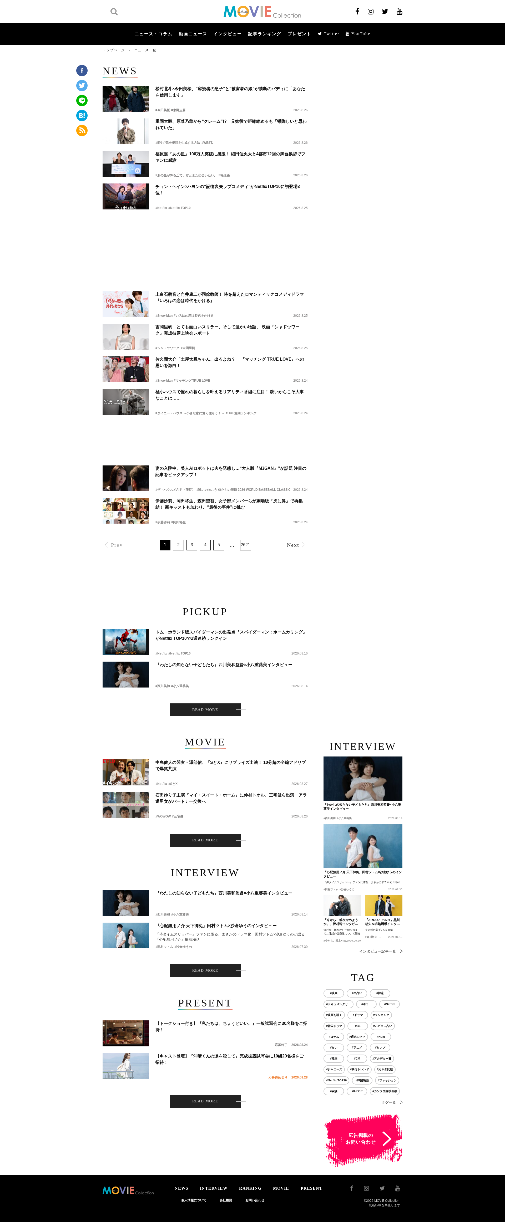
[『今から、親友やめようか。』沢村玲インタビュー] (342, 905)
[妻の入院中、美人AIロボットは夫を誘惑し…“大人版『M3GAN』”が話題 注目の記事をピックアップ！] (126, 478)
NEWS (181, 1188)
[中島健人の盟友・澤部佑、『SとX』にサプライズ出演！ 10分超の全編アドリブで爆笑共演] (126, 772)
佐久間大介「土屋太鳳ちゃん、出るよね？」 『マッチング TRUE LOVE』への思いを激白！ (229, 362)
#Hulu (381, 1036)
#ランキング (381, 1014)
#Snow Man (164, 315)
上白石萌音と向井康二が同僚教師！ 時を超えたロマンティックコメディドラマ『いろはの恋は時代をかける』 (229, 297)
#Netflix (161, 207)
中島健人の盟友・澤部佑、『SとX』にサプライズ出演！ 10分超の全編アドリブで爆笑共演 (230, 765)
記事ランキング (264, 34)
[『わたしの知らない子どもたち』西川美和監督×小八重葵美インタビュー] (126, 675)
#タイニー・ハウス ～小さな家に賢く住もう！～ (189, 413)
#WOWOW (163, 816)
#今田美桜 (162, 110)
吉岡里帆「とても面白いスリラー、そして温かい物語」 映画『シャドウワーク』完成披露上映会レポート (227, 330)
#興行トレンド (359, 1069)
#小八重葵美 (180, 686)
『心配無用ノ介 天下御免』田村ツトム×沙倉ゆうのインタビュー (216, 925)
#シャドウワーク (167, 348)
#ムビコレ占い (382, 1025)
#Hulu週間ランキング (241, 413)
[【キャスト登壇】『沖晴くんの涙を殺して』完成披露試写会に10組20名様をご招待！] (126, 1066)
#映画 (333, 993)
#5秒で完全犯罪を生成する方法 (177, 142)
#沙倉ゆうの (183, 946)
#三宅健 (177, 816)
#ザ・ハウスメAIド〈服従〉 (175, 489)
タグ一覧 (388, 1102)
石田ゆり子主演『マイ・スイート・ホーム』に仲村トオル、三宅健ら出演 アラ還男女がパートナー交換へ (231, 798)
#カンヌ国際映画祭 (384, 1091)
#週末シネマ (357, 1036)
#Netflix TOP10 (179, 207)
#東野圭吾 (178, 110)
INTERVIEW (214, 1188)
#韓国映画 (362, 1080)
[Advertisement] (205, 230)
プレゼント (299, 34)
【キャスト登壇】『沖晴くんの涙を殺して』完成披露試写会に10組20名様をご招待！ (229, 1059)
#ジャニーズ (334, 1069)
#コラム (334, 1036)
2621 (245, 545)
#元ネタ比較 (385, 1069)
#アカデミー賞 (381, 1058)
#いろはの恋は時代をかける (194, 315)
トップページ (114, 50)
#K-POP (357, 1091)
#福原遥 (224, 175)
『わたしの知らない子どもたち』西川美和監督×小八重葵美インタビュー (223, 664)
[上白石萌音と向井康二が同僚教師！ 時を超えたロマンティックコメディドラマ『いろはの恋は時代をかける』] (126, 304)
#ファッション (387, 1080)
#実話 (333, 1091)
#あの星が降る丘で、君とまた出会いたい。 (186, 175)
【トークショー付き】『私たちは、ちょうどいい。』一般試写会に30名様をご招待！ (231, 1026)
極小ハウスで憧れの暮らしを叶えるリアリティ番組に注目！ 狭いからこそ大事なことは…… (229, 395)
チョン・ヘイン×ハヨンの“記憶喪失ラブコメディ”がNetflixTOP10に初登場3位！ (227, 189)
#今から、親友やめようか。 (340, 940)
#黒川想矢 (371, 936)
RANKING (250, 1188)
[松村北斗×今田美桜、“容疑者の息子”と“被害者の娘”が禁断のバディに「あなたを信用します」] (126, 99)
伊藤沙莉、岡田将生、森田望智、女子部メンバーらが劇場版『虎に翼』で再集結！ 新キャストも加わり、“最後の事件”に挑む (229, 504)
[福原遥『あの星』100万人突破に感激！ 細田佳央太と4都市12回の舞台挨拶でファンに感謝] (126, 164)
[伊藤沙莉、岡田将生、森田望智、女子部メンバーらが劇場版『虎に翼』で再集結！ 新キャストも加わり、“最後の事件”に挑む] (126, 511)
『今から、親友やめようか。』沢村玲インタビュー (341, 922)
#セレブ (380, 1047)
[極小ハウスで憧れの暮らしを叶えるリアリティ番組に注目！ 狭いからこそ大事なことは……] (126, 402)
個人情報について (193, 1200)
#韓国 (333, 1058)
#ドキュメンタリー (338, 1004)
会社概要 (226, 1200)
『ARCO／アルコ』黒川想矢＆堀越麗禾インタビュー (382, 922)
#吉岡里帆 (188, 348)
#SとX (173, 783)
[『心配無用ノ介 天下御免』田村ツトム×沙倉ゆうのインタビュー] (126, 936)
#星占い (357, 993)
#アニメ (357, 1047)
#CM (357, 1058)
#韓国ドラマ (334, 1025)
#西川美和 (162, 686)
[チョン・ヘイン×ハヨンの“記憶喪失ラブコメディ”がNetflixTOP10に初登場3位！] (126, 196)
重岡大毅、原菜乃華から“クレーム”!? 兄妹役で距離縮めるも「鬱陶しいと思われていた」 (231, 124)
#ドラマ (358, 1014)
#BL (358, 1025)
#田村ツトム (164, 946)
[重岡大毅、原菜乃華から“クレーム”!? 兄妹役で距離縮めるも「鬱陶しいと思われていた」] (126, 131)
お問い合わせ (254, 1200)
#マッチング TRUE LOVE (192, 380)
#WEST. (207, 142)
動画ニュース (193, 34)
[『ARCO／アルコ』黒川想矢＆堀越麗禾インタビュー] (383, 905)
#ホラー (366, 1004)
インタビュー (228, 34)
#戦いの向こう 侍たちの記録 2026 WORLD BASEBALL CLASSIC (243, 489)
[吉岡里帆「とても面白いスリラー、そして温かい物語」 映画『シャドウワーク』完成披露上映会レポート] (126, 337)
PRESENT (311, 1188)
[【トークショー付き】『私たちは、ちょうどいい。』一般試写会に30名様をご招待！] (126, 1033)
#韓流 (380, 993)
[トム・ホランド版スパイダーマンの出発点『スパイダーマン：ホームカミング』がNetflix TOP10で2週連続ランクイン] (126, 642)
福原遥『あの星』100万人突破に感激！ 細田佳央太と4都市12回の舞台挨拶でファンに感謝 (230, 157)
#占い (333, 1047)
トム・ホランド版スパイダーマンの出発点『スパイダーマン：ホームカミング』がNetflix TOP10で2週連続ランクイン (231, 635)
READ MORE (205, 710)
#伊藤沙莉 (162, 522)
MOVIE (281, 1188)
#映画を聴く (334, 1014)
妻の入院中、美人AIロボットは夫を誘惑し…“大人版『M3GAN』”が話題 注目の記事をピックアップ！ (230, 471)
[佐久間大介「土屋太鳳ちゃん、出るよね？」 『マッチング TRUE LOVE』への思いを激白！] (126, 369)
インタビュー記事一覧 (377, 951)
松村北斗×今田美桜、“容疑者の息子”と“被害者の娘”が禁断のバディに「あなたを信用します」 (230, 91)
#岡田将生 (178, 522)
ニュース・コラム (154, 34)
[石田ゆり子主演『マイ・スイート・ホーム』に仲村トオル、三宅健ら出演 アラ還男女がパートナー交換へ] (126, 805)
